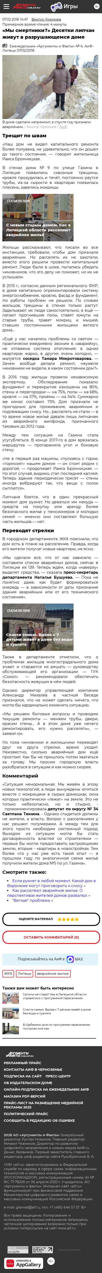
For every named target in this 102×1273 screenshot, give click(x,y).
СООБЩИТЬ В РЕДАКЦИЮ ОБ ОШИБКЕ (39, 1120)
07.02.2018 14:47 (15, 19)
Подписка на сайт (23, 1076)
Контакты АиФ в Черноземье (33, 1069)
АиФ (63, 127)
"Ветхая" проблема (31, 900)
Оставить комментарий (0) (51, 937)
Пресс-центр (58, 1076)
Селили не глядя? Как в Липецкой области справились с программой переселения (54, 996)
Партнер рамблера (69, 1249)
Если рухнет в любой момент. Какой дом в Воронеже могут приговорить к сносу (51, 883)
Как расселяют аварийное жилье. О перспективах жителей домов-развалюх (47, 893)
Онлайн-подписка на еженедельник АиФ (46, 1089)
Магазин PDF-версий (25, 1096)
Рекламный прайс (22, 1063)
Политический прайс (26, 1114)
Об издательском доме (28, 1083)
